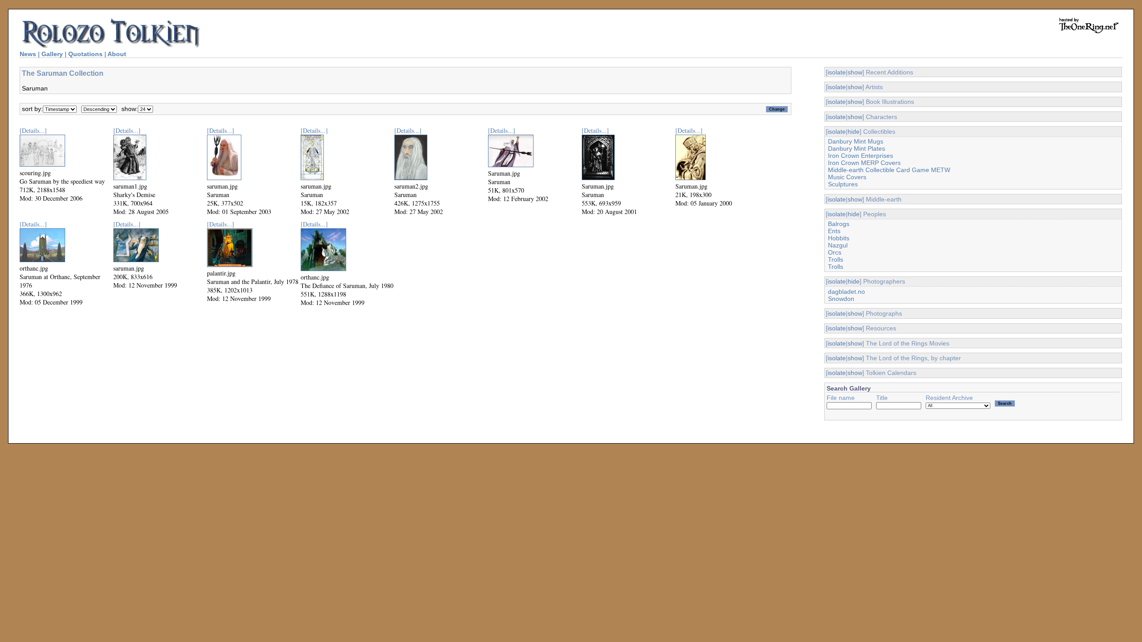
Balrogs (838, 223)
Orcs (834, 252)
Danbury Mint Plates (856, 148)
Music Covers (847, 177)
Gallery (52, 54)
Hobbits (838, 238)
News (28, 54)
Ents (834, 231)
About (117, 54)
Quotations (85, 54)
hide (854, 131)
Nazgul (838, 245)
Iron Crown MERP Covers (864, 162)
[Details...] (33, 130)
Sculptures (843, 184)
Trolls (835, 259)
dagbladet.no (846, 291)
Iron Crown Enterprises (860, 155)
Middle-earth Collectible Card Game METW (889, 169)
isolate (837, 72)
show (855, 72)
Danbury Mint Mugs (855, 141)
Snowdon (841, 298)
